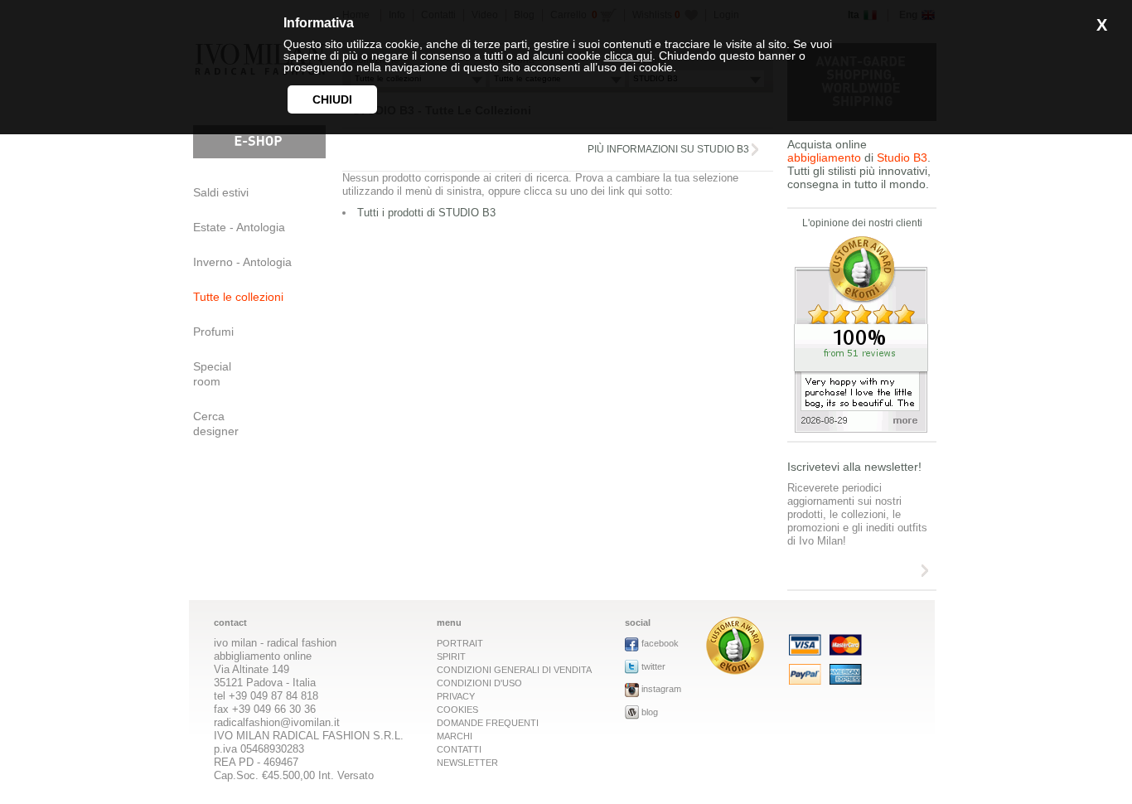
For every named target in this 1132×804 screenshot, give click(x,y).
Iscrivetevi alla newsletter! (854, 466)
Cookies (457, 709)
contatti (459, 749)
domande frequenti (488, 723)
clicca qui (628, 55)
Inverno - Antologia (242, 262)
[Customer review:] (735, 670)
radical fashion (301, 643)
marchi (454, 736)
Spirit (451, 656)
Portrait (460, 643)
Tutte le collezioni (238, 296)
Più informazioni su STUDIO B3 (668, 149)
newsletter (467, 763)
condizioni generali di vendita (514, 670)
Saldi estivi (221, 192)
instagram (661, 689)
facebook (660, 643)
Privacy (456, 696)
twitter (653, 666)
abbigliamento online (263, 656)
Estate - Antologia (239, 227)
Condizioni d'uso (479, 683)
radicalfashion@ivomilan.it (277, 722)
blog (649, 712)
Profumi (213, 331)
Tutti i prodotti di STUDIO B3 (426, 212)
